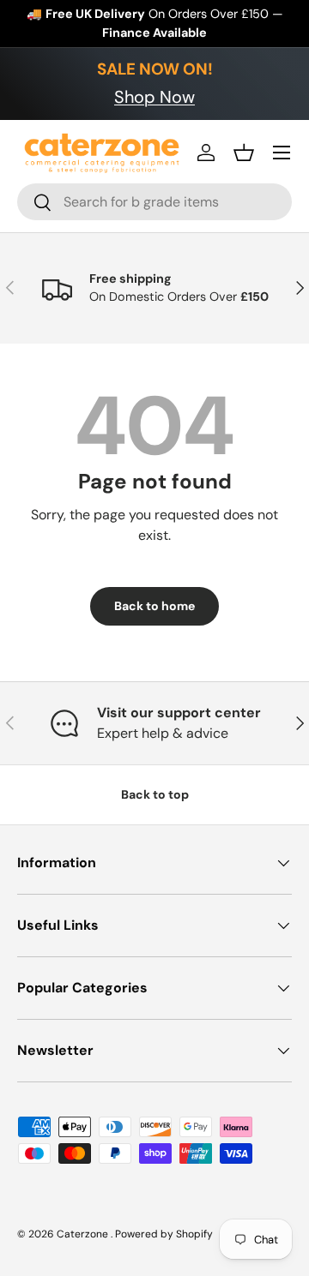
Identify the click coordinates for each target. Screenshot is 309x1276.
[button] (244, 152)
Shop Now (154, 97)
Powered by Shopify (164, 1234)
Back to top (155, 794)
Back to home (154, 606)
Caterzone (84, 1234)
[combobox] (154, 201)
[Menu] (281, 152)
